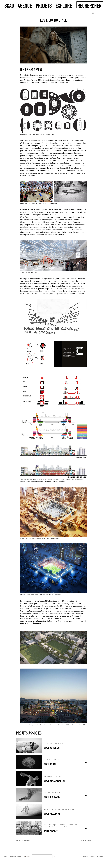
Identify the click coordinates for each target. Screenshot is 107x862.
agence (25, 5)
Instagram (100, 856)
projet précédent (23, 840)
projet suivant (85, 840)
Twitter (92, 856)
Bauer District (67, 616)
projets (44, 5)
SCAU (9, 5)
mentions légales (15, 856)
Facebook (85, 856)
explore (64, 5)
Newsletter (27, 856)
